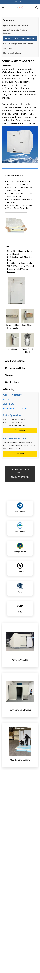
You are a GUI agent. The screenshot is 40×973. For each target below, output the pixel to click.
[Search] (36, 7)
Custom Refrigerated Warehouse (18, 44)
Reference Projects (12, 53)
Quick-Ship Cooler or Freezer (15, 25)
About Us (7, 48)
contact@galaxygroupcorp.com (15, 408)
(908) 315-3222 (20, 2)
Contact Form (20, 430)
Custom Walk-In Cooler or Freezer (19, 38)
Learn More (20, 453)
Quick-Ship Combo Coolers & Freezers (16, 31)
